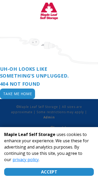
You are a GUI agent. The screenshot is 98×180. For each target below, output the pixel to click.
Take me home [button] (17, 93)
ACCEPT (49, 172)
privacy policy (26, 159)
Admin (49, 117)
